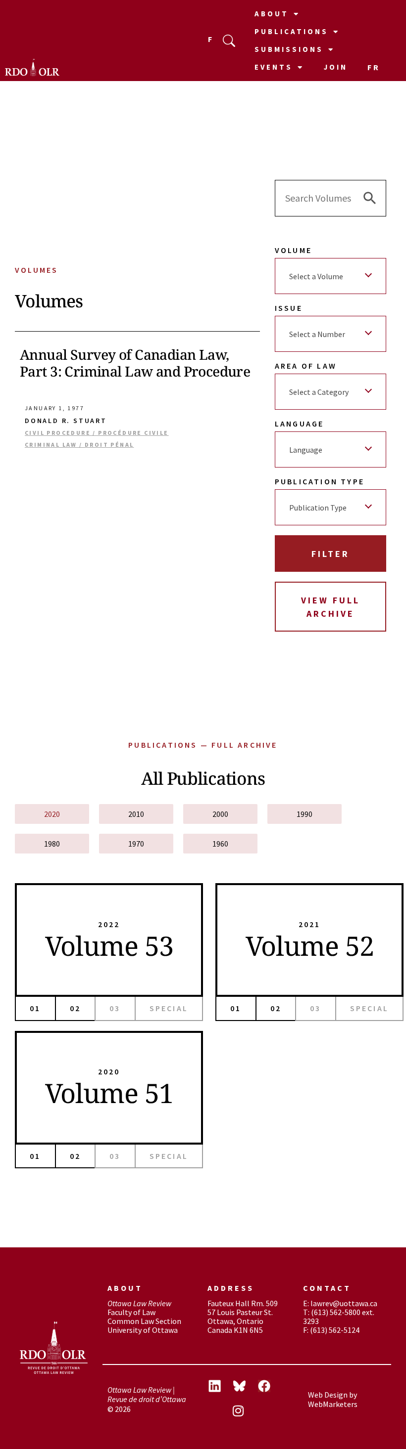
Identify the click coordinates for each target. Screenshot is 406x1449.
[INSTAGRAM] (245, 1412)
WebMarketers (332, 1404)
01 (35, 1008)
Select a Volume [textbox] (316, 276)
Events (273, 67)
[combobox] (330, 276)
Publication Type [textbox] (318, 507)
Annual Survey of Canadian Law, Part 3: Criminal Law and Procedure (135, 363)
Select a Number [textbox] (317, 334)
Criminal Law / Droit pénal (79, 444)
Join (336, 67)
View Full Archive (330, 607)
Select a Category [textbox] (319, 392)
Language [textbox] (305, 450)
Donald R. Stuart (66, 421)
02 (75, 1008)
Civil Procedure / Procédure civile (97, 432)
